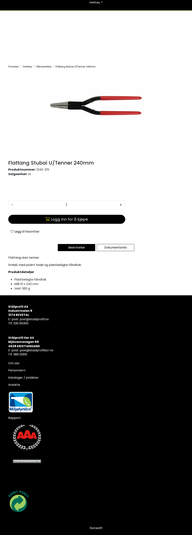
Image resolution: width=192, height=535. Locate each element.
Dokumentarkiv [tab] (115, 247)
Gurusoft (96, 528)
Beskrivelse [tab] (76, 247)
